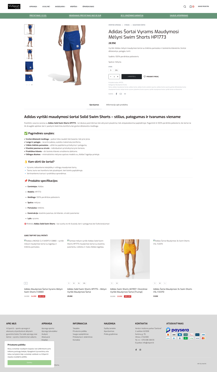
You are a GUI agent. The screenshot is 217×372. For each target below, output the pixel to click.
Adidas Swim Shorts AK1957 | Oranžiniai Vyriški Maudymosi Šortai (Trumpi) (128, 290)
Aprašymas (94, 105)
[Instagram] (140, 350)
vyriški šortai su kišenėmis (173, 89)
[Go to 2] (29, 42)
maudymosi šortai (114, 89)
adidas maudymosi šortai (120, 87)
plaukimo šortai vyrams (141, 89)
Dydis (110, 67)
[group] (87, 259)
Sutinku (29, 362)
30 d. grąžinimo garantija (132, 16)
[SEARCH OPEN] (185, 6)
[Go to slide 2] (77, 243)
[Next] (32, 84)
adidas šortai (133, 87)
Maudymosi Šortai (139, 25)
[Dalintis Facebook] (116, 94)
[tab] (94, 105)
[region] (29, 354)
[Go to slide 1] (74, 243)
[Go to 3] (29, 54)
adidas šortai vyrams (163, 87)
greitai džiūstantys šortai (178, 87)
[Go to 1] (29, 29)
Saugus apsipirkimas (179, 16)
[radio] (110, 70)
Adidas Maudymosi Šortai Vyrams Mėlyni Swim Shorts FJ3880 (43, 290)
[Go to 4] (29, 67)
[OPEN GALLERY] (67, 55)
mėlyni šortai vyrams (126, 89)
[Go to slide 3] (81, 243)
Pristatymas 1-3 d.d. (38, 16)
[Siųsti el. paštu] (121, 94)
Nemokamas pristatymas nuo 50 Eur (85, 16)
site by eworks (201, 364)
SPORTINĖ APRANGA (114, 25)
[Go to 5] (29, 79)
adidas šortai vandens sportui (147, 87)
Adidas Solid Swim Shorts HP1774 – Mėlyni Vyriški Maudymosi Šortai (86, 290)
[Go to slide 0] (71, 243)
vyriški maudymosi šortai (157, 89)
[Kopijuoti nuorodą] (125, 94)
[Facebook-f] (136, 350)
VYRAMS (127, 25)
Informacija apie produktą (117, 105)
